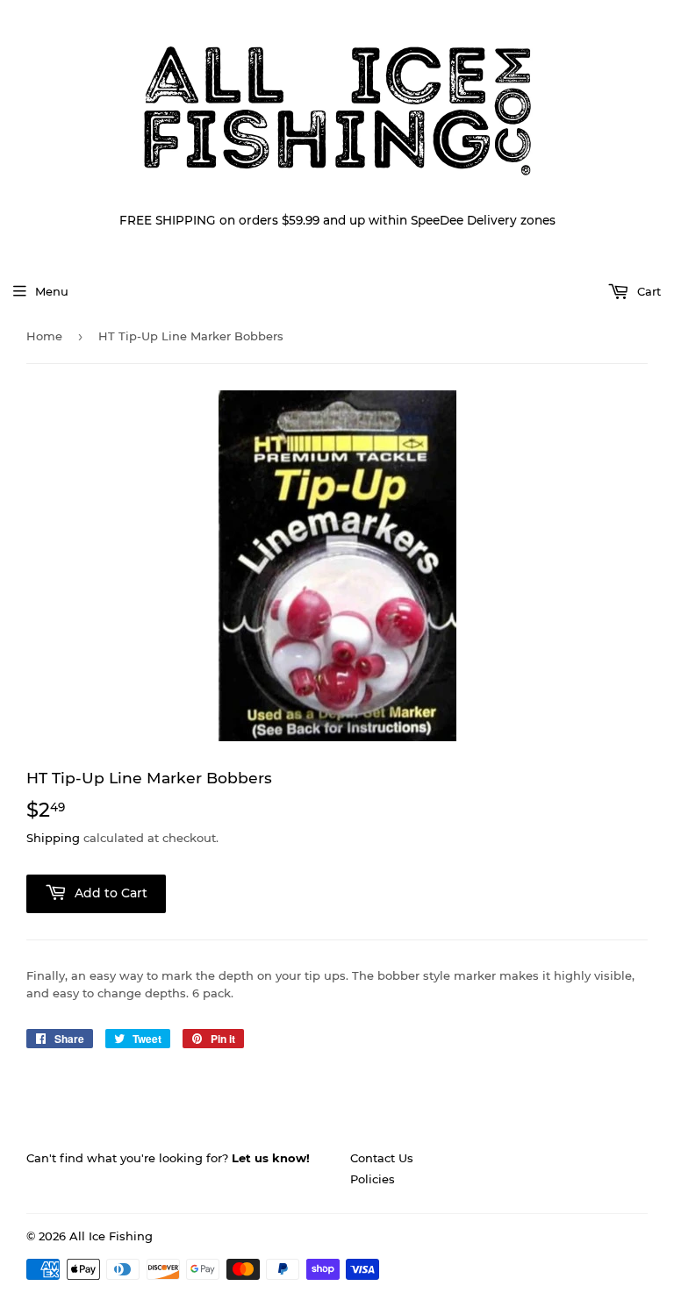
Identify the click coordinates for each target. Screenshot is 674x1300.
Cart (647, 291)
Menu (51, 291)
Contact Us (381, 1158)
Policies (372, 1179)
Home (44, 336)
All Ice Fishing (111, 1236)
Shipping (53, 838)
